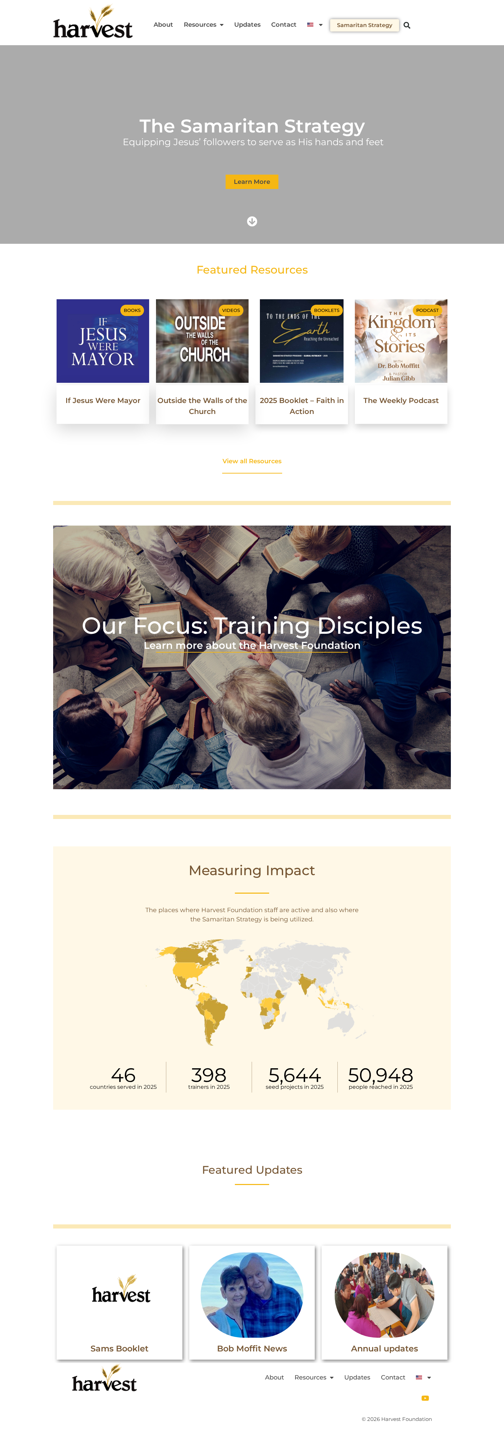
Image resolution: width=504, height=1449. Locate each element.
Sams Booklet (119, 1348)
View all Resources (252, 461)
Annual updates (384, 1348)
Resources (200, 24)
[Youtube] (425, 1398)
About (163, 24)
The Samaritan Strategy (252, 126)
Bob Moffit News (252, 1348)
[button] (407, 25)
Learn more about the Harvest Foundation (252, 645)
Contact (284, 24)
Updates (247, 24)
